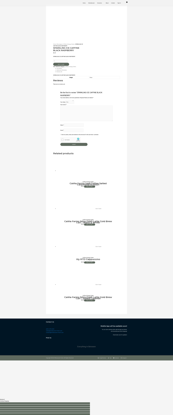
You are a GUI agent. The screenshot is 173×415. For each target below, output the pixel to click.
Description (59, 68)
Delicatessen (91, 3)
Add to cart (61, 64)
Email (62, 130)
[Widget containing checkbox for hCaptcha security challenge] (70, 139)
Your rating (62, 102)
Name (62, 125)
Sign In (119, 3)
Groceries (99, 3)
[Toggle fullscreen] (45, 408)
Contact (113, 3)
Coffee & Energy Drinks (68, 44)
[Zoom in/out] (45, 410)
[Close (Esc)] (45, 403)
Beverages (59, 44)
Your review (63, 104)
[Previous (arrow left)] (45, 412)
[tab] (88, 68)
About (107, 3)
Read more (89, 225)
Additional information (61, 70)
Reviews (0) (59, 71)
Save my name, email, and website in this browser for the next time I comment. (80, 134)
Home (84, 3)
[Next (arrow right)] (45, 414)
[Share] (45, 405)
